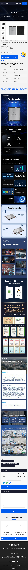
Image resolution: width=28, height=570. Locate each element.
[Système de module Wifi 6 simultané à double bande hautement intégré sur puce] (20, 526)
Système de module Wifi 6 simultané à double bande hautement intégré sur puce (20, 533)
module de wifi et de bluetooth (8, 466)
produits (7, 16)
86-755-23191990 (23, 0)
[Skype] (3, 482)
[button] (3, 39)
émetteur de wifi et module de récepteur (10, 463)
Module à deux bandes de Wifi (17, 16)
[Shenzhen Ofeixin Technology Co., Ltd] (6, 3)
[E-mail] (9, 482)
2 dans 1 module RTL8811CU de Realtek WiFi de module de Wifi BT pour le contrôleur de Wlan (7, 533)
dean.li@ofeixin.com (6, 0)
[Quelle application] (6, 482)
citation (24, 3)
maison (2, 16)
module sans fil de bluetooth (8, 461)
